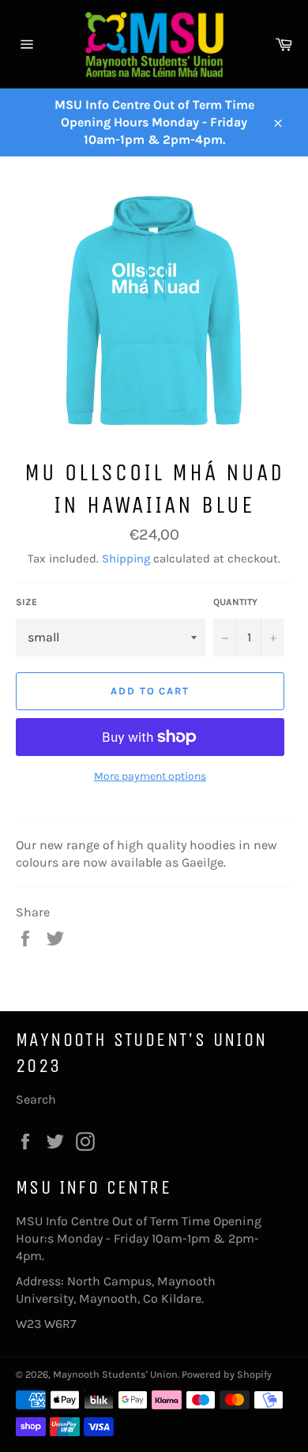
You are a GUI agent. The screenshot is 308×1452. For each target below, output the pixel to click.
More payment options (150, 776)
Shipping (126, 558)
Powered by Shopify (227, 1374)
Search (36, 1099)
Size (26, 602)
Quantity (235, 602)
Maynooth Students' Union (115, 1374)
